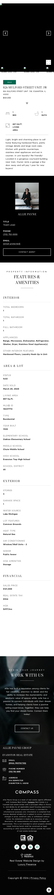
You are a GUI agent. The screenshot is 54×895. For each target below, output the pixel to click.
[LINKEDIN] (30, 846)
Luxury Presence (27, 864)
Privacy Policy (38, 878)
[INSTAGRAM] (23, 846)
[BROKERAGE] (37, 846)
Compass (31, 802)
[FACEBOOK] (16, 846)
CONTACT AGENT (27, 252)
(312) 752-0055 (10, 234)
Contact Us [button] (27, 728)
